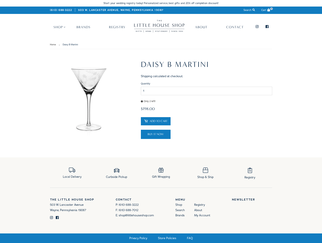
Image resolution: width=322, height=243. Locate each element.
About (201, 27)
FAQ (190, 238)
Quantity (145, 83)
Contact (235, 27)
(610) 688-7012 (128, 210)
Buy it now (156, 134)
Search (180, 210)
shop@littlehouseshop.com (136, 215)
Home (53, 44)
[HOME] (159, 31)
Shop (58, 27)
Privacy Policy (138, 238)
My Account (202, 215)
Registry (117, 27)
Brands (83, 27)
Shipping (146, 76)
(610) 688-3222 (61, 10)
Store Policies (167, 238)
